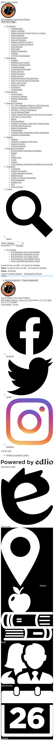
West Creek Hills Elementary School (25, 261)
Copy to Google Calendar (11, 274)
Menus (13, 119)
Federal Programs (18, 74)
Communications (17, 67)
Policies (14, 101)
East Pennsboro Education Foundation (26, 151)
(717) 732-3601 (45, 300)
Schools (43, 585)
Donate (14, 153)
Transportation (16, 90)
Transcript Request (18, 146)
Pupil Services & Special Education (25, 81)
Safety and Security (18, 83)
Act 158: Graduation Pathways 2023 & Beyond (30, 105)
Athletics (14, 60)
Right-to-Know (17, 187)
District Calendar (17, 31)
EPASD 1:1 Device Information (23, 110)
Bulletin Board (17, 175)
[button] (10, 26)
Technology (15, 87)
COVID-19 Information (20, 56)
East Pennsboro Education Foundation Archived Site (32, 164)
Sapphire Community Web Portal (24, 142)
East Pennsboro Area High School (24, 257)
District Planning (17, 35)
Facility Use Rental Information (23, 178)
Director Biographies (19, 99)
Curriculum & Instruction (21, 69)
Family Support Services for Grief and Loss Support (31, 114)
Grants (13, 160)
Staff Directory (17, 47)
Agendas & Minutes (19, 96)
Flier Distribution (18, 180)
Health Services (17, 76)
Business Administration (20, 65)
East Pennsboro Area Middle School (25, 259)
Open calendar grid (30, 280)
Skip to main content (9, 2)
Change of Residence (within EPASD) (26, 108)
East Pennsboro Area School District (25, 252)
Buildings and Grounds (20, 62)
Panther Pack (16, 157)
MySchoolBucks (17, 121)
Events (3, 276)
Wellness (14, 53)
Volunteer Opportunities (20, 135)
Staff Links (15, 49)
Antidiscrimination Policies (21, 173)
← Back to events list (11, 280)
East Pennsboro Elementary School (25, 254)
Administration (17, 29)
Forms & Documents (19, 38)
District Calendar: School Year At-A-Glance (28, 33)
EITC (13, 155)
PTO (13, 185)
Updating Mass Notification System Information (30, 133)
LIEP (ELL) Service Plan (21, 117)
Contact (14, 162)
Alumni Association (19, 171)
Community (15, 169)
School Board (16, 94)
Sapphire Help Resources (21, 126)
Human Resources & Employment (24, 78)
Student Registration (19, 51)
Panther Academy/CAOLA (22, 42)
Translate (19, 245)
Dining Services (17, 71)
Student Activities (18, 85)
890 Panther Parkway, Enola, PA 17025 (17, 300)
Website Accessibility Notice (17, 455)
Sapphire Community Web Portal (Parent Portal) (30, 123)
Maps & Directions (18, 40)
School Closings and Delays (22, 44)
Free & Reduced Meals (20, 112)
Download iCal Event (33, 274)
